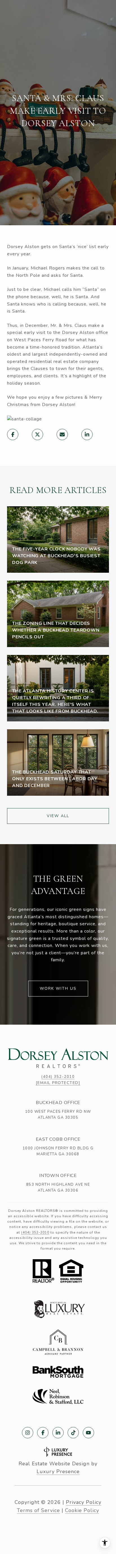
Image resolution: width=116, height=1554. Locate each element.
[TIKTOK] (73, 1432)
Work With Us (58, 988)
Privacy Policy (83, 1502)
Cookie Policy (82, 1510)
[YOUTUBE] (88, 1432)
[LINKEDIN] (58, 1432)
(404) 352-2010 (58, 1076)
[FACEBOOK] (42, 1432)
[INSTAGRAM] (27, 1432)
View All (58, 816)
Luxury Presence (58, 1471)
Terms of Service (38, 1510)
